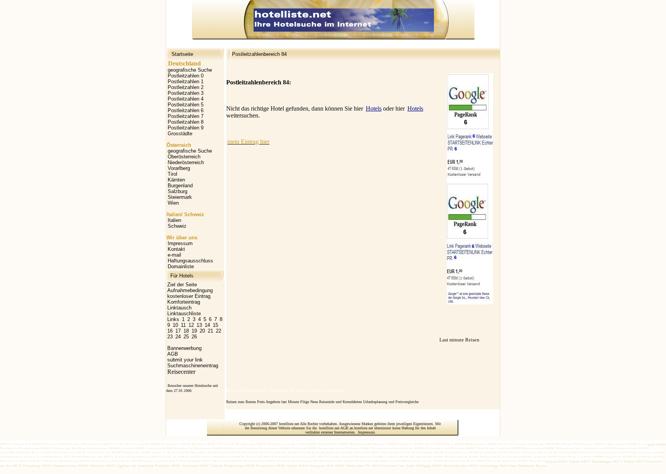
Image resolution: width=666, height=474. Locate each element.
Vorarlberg (179, 168)
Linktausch (179, 308)
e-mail (174, 255)
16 (170, 331)
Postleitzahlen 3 (186, 93)
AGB (172, 354)
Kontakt (176, 249)
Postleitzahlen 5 (186, 105)
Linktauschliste (184, 313)
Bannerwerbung (184, 348)
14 (207, 325)
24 (178, 337)
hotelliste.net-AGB (333, 428)
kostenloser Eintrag (188, 296)
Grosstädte (180, 133)
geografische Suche (190, 70)
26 (194, 337)
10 (175, 325)
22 (218, 331)
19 (194, 331)
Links (173, 319)
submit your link (185, 360)
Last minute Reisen (459, 340)
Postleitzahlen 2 (186, 87)
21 (210, 331)
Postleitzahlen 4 (186, 99)
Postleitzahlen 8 (186, 122)
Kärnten (176, 180)
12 (191, 325)
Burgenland (180, 185)
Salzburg (177, 191)
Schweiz (177, 226)
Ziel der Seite (182, 284)
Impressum (180, 243)
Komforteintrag (183, 302)
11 (183, 325)
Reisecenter (181, 371)
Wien (173, 203)
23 (170, 337)
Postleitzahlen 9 (186, 128)
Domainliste (181, 266)
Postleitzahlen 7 (186, 116)
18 (186, 331)
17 (178, 331)
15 (215, 325)
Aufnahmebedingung (190, 290)
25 (186, 337)
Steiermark (180, 197)
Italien (174, 220)
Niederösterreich (186, 162)
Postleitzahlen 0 (186, 76)
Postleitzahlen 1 (186, 81)
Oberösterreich (184, 157)
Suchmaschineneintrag (192, 365)
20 (202, 331)
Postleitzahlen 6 (186, 110)
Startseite (182, 54)
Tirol (172, 174)
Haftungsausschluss (190, 261)
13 (199, 325)
